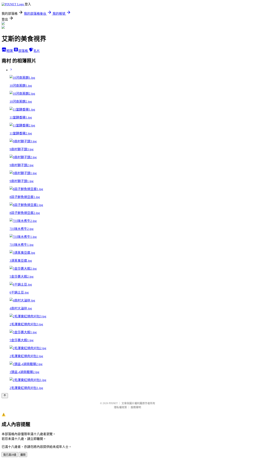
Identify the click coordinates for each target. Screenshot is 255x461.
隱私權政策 (120, 407)
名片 (36, 51)
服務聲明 (136, 407)
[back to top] (5, 395)
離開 (23, 454)
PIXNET (113, 403)
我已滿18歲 (9, 454)
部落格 (23, 51)
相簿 (10, 51)
